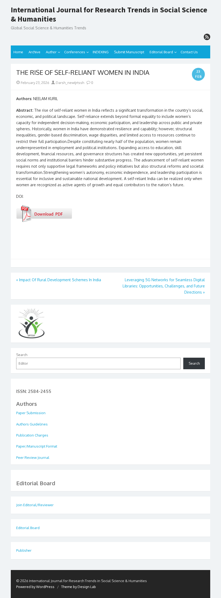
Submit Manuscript (129, 52)
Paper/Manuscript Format (36, 446)
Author (51, 52)
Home (18, 52)
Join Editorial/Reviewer (35, 505)
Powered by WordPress (35, 587)
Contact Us (189, 52)
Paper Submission (31, 413)
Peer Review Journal (32, 457)
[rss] (207, 37)
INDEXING (101, 52)
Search (21, 355)
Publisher (24, 550)
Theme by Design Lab (78, 587)
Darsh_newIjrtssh (69, 82)
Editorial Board (161, 52)
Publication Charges (32, 435)
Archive (34, 52)
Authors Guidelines (32, 424)
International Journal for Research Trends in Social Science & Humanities (109, 14)
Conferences (74, 52)
